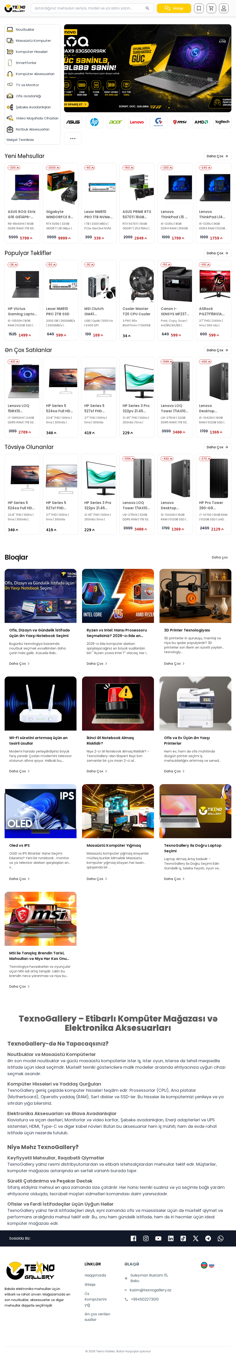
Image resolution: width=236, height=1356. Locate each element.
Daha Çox (17, 663)
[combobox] (92, 8)
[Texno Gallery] (15, 8)
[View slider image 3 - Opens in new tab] (147, 68)
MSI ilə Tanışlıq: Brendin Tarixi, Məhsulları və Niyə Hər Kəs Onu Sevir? (38, 958)
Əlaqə (178, 8)
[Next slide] (223, 68)
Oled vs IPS (19, 845)
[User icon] (224, 8)
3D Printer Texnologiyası (187, 630)
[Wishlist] (199, 8)
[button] (211, 8)
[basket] (211, 8)
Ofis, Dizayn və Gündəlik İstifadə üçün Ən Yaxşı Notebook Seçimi (39, 633)
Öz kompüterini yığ (95, 1299)
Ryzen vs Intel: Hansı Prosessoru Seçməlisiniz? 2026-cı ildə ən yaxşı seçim (117, 636)
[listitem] (73, 138)
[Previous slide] (72, 68)
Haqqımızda (95, 1275)
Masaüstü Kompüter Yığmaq (114, 845)
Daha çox (220, 557)
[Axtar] (147, 8)
